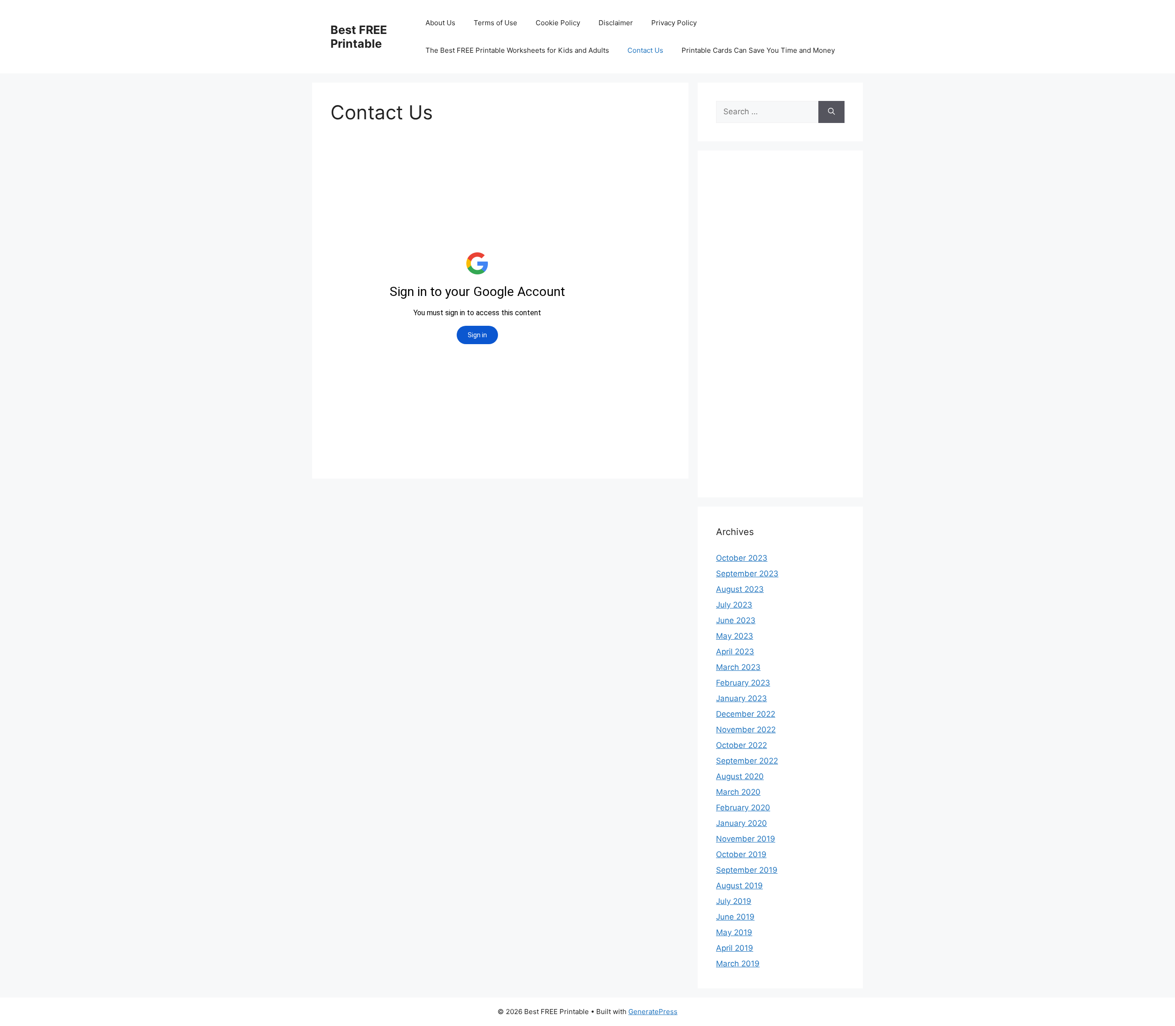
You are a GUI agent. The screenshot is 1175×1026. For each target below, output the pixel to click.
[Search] (831, 112)
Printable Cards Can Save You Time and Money (758, 50)
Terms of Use (495, 22)
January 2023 (741, 698)
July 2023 (734, 604)
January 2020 (741, 823)
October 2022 (741, 745)
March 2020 (738, 792)
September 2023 (747, 573)
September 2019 (747, 870)
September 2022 (747, 760)
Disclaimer (616, 22)
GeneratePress (652, 1011)
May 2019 (734, 932)
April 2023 (735, 651)
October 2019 (741, 854)
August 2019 (739, 885)
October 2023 (741, 558)
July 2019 (733, 901)
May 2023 (734, 636)
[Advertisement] (780, 330)
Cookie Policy (558, 22)
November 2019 (745, 838)
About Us (440, 22)
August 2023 (740, 589)
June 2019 (735, 916)
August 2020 (740, 776)
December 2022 (745, 714)
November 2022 (746, 729)
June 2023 (735, 620)
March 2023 (738, 667)
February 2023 (743, 682)
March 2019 (738, 963)
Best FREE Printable (358, 36)
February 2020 (743, 807)
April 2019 (734, 948)
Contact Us (645, 50)
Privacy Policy (674, 22)
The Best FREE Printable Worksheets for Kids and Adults (517, 50)
